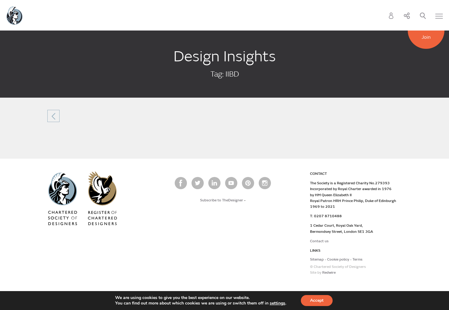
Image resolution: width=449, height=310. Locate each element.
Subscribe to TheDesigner (221, 200)
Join (426, 37)
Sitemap (317, 259)
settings (277, 303)
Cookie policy (338, 259)
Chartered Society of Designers (14, 15)
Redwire (329, 272)
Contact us (319, 241)
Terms (357, 259)
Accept (316, 300)
